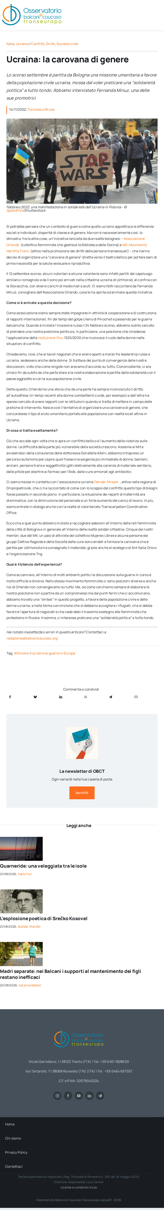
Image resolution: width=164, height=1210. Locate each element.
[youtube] (79, 1095)
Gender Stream (106, 482)
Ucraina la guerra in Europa (53, 653)
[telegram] (100, 1095)
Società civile (67, 43)
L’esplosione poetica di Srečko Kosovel (44, 918)
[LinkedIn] (60, 697)
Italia (10, 43)
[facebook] (68, 1095)
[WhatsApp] (85, 697)
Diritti (50, 43)
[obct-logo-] (78, 1028)
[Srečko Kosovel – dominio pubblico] (21, 891)
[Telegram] (110, 697)
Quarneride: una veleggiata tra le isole (43, 866)
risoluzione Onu (50, 337)
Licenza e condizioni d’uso (79, 1187)
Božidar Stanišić (29, 926)
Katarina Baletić (30, 985)
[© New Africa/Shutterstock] (21, 943)
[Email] (136, 697)
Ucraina (22, 43)
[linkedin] (89, 1095)
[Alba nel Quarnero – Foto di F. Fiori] (21, 838)
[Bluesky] (35, 697)
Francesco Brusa (41, 109)
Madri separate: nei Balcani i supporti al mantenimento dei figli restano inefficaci (70, 974)
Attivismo (21, 653)
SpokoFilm (14, 210)
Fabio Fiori (25, 874)
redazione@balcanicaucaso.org (31, 638)
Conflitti (37, 43)
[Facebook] (10, 697)
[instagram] (57, 1095)
